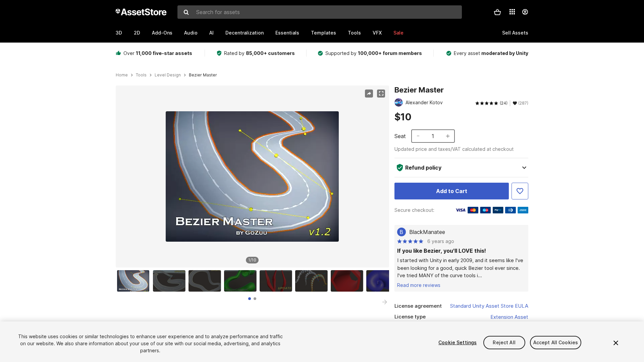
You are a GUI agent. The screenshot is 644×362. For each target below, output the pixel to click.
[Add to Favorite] (520, 191)
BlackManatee (427, 232)
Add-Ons (162, 33)
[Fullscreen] (381, 93)
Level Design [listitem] (168, 75)
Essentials (287, 33)
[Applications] (512, 12)
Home (122, 75)
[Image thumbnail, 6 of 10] (313, 281)
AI (211, 33)
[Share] (369, 93)
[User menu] (525, 12)
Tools (354, 33)
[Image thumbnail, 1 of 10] (135, 281)
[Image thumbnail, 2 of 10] (171, 281)
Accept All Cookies (555, 342)
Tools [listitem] (141, 75)
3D (119, 33)
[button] (497, 12)
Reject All (504, 342)
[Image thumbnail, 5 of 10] (277, 281)
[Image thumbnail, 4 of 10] (242, 281)
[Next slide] (384, 302)
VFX (377, 33)
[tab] (249, 298)
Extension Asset (509, 317)
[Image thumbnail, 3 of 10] (206, 281)
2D (137, 33)
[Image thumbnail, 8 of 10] (384, 281)
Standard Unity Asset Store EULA (489, 306)
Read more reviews (418, 285)
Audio (191, 33)
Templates (323, 33)
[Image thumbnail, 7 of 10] (348, 281)
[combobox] (319, 12)
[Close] (616, 343)
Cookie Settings (457, 342)
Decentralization (244, 33)
